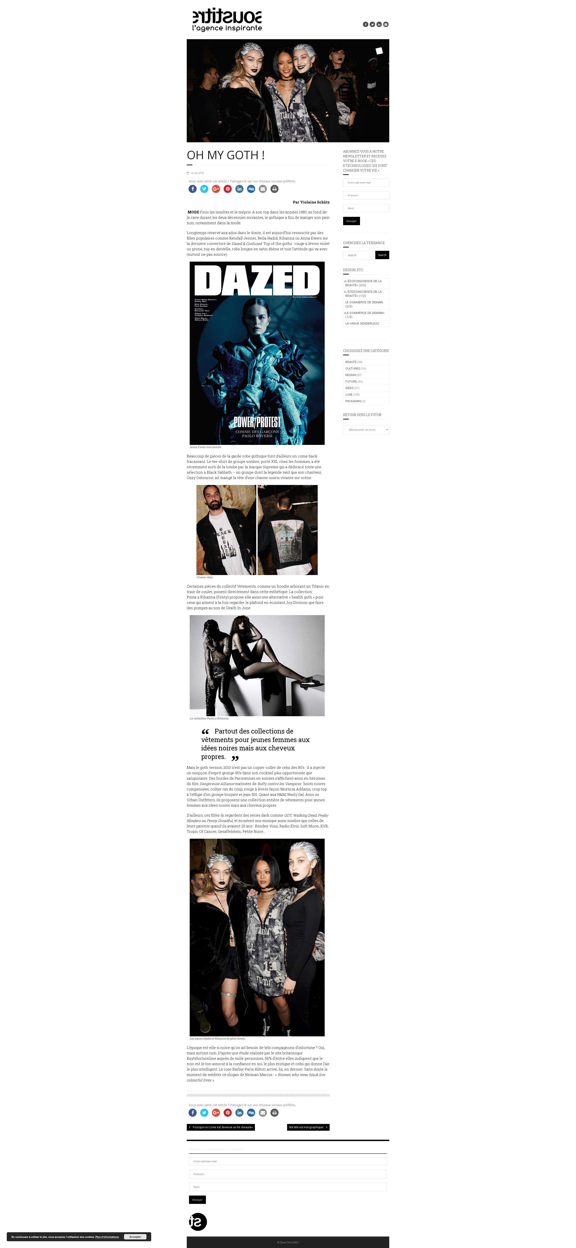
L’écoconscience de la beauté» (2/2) (363, 283)
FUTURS (351, 381)
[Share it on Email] (263, 191)
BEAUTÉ (351, 362)
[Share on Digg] (251, 191)
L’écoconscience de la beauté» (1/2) (363, 294)
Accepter (135, 1237)
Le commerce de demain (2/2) (364, 304)
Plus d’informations (107, 1237)
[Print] (274, 191)
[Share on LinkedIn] (239, 191)
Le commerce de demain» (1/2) (364, 315)
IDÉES (349, 388)
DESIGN (350, 375)
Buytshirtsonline (201, 1058)
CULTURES (352, 368)
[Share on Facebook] (193, 191)
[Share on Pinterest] (228, 191)
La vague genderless (362, 323)
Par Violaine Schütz (311, 202)
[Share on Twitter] (204, 191)
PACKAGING (353, 401)
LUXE (349, 394)
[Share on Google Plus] (216, 191)
